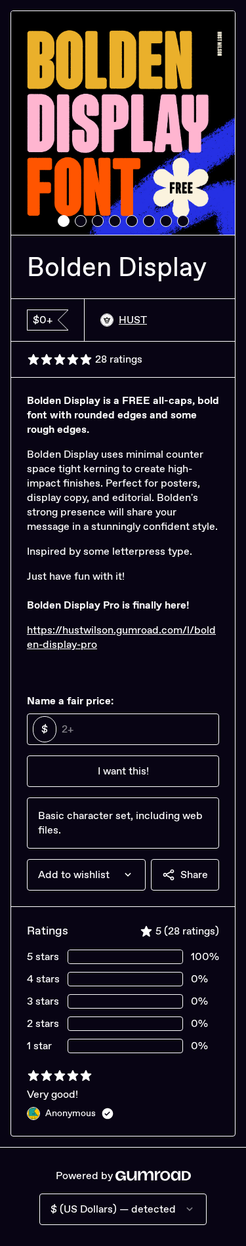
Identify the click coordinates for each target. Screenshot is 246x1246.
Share (194, 874)
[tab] (64, 221)
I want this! (123, 771)
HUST (133, 319)
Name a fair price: (70, 700)
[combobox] (86, 875)
